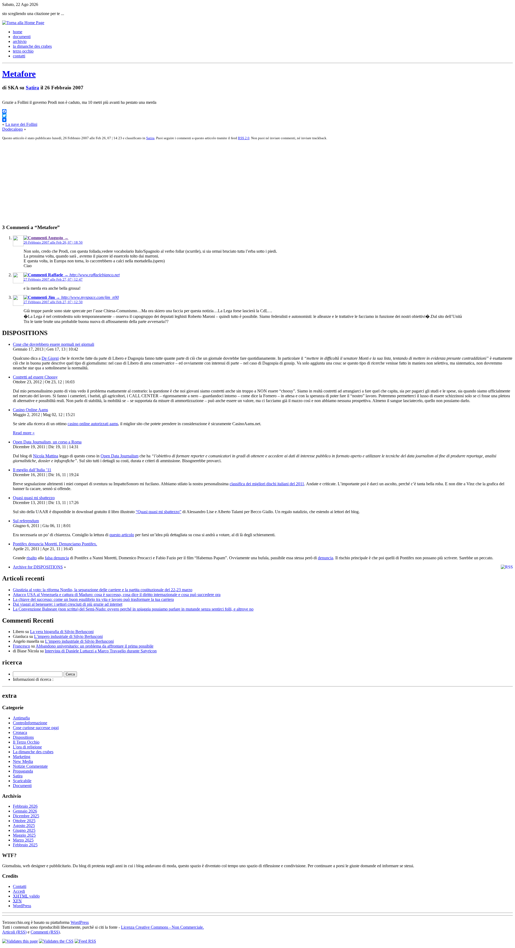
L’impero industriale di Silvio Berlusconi (68, 636)
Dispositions (23, 737)
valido (26, 896)
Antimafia (21, 718)
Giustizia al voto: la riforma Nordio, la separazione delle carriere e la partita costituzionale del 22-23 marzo (102, 589)
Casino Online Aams (30, 409)
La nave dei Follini (21, 124)
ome (17, 32)
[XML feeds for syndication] (85, 941)
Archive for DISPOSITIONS (38, 567)
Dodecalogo (12, 129)
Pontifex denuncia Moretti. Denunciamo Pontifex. (55, 544)
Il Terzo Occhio (26, 742)
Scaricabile (22, 780)
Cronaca (20, 732)
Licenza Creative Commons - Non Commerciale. (162, 927)
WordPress (22, 905)
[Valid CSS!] (56, 941)
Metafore (19, 74)
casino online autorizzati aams (93, 423)
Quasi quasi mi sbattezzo (34, 497)
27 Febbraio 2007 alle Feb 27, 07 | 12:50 (53, 302)
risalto (32, 558)
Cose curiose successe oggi (36, 727)
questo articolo (121, 534)
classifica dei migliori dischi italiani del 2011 (267, 484)
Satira (32, 87)
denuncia (325, 558)
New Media (23, 761)
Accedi (19, 891)
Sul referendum (26, 521)
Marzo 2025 (23, 840)
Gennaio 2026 (25, 811)
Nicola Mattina (45, 456)
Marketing (21, 756)
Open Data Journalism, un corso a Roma (47, 442)
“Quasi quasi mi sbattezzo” (158, 511)
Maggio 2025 (24, 835)
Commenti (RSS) (45, 932)
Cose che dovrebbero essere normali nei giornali (53, 344)
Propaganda (23, 771)
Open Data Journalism (119, 456)
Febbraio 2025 (25, 845)
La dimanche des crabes (33, 751)
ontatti (19, 56)
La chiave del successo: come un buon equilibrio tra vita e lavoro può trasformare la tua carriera (93, 599)
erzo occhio (23, 51)
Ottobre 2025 (24, 820)
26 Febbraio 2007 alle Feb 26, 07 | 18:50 (53, 242)
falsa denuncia (57, 558)
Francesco (21, 646)
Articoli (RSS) (14, 932)
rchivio (20, 41)
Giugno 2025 (24, 830)
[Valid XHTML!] (20, 941)
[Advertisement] (163, 182)
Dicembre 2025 (26, 816)
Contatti (19, 886)
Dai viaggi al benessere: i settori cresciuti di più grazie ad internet (67, 604)
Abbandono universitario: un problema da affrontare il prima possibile (94, 646)
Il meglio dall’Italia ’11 (32, 470)
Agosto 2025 (24, 825)
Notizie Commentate (30, 766)
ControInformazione (30, 723)
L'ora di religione (27, 747)
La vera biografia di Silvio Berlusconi (62, 631)
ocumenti (22, 36)
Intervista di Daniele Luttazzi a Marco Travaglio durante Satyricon (101, 651)
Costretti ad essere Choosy (35, 377)
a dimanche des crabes (32, 46)
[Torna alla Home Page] (23, 22)
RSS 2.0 (243, 138)
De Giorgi (50, 358)
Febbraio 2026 (25, 806)
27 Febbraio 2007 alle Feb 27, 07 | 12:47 (53, 279)
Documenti (22, 785)
